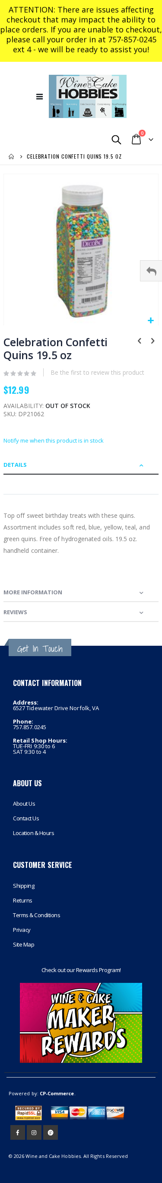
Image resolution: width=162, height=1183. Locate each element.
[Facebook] (17, 1132)
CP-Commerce (57, 1093)
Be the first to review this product (97, 372)
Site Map (23, 944)
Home (12, 156)
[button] (150, 320)
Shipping (23, 886)
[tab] (81, 465)
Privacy (22, 930)
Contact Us (26, 818)
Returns (22, 900)
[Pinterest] (50, 1132)
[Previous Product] (139, 341)
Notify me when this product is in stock (53, 440)
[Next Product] (152, 341)
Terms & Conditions (36, 915)
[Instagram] (34, 1132)
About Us (24, 803)
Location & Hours (33, 833)
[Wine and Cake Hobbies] (88, 96)
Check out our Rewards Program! (81, 970)
